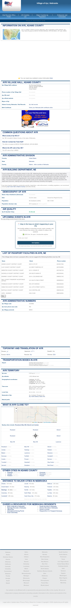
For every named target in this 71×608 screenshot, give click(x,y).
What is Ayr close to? (16, 405)
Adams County (36, 20)
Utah (63, 568)
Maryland (26, 571)
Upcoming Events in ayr (16, 217)
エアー (33, 351)
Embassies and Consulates (62, 16)
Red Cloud (50, 465)
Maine (26, 568)
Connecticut (8, 571)
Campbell (50, 456)
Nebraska (28, 20)
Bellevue (49, 483)
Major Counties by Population (42, 16)
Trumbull (3, 462)
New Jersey (44, 559)
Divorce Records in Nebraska (49, 508)
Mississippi (26, 580)
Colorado (8, 566)
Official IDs (10, 509)
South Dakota (63, 554)
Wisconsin (63, 580)
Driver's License (44, 509)
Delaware (8, 573)
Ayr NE (43, 20)
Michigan (26, 575)
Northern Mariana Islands (44, 571)
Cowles (3, 459)
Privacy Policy (24, 602)
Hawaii (8, 583)
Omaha (3, 483)
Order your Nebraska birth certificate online (41, 107)
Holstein (49, 450)
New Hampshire (44, 556)
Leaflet (35, 422)
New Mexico (44, 561)
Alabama (7, 552)
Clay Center (50, 462)
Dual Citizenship (12, 512)
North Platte (27, 493)
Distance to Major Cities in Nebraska (25, 481)
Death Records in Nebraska (48, 506)
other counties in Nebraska (41, 164)
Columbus (4, 493)
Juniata (36, 425)
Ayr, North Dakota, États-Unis (37, 396)
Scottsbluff (4, 496)
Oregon (45, 578)
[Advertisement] (35, 58)
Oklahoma (45, 575)
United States (32, 158)
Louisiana (26, 566)
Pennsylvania (45, 580)
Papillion (49, 490)
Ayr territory (11, 370)
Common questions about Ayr (20, 132)
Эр (31, 354)
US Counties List (25, 16)
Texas (63, 559)
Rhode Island (45, 585)
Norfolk (26, 490)
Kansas (26, 561)
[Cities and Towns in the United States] (10, 4)
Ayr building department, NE (19, 169)
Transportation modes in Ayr (20, 360)
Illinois (26, 554)
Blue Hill (23, 425)
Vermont (63, 571)
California (8, 564)
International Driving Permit (15, 511)
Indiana (26, 556)
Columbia (8, 568)
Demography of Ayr (14, 192)
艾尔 (54, 354)
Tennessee (63, 556)
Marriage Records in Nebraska (16, 508)
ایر (7, 351)
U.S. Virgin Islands (63, 561)
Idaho (26, 552)
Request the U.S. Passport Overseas (51, 511)
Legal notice (6, 602)
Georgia (8, 578)
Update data (15, 602)
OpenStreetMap (47, 422)
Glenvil (29, 425)
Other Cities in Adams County (20, 470)
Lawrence (58, 442)
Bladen (3, 453)
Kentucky (26, 564)
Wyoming (63, 582)
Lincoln (26, 483)
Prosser (26, 459)
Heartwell (27, 462)
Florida (8, 576)
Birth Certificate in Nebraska (16, 506)
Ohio (44, 573)
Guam (8, 580)
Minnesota (26, 578)
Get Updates (35, 242)
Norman (49, 459)
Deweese (50, 453)
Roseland (18, 425)
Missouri (26, 583)
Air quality (9, 209)
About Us (32, 602)
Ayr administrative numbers (19, 301)
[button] (16, 408)
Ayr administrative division (19, 155)
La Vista (49, 493)
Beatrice (49, 496)
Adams (31, 164)
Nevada (45, 554)
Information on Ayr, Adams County (23, 25)
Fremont (49, 486)
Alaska (8, 554)
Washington (63, 575)
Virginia (63, 573)
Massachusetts (26, 573)
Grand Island (5, 486)
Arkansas (8, 561)
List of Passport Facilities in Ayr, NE (24, 253)
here (51, 78)
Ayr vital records (33, 104)
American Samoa (8, 557)
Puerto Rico (44, 583)
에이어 (8, 354)
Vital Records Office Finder (8, 16)
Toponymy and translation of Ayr (23, 348)
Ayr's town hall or (12, 186)
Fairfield (26, 456)
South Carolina (63, 552)
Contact (38, 602)
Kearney (26, 486)
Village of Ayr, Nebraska (47, 3)
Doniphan (27, 465)
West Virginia (63, 578)
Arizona (8, 559)
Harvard (3, 465)
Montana (26, 585)
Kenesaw (3, 456)
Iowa (26, 559)
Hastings (26, 450)
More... (3, 296)
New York (44, 564)
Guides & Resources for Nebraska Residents (29, 504)
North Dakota (45, 568)
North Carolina (44, 566)
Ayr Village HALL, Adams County (22, 82)
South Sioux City (28, 496)
